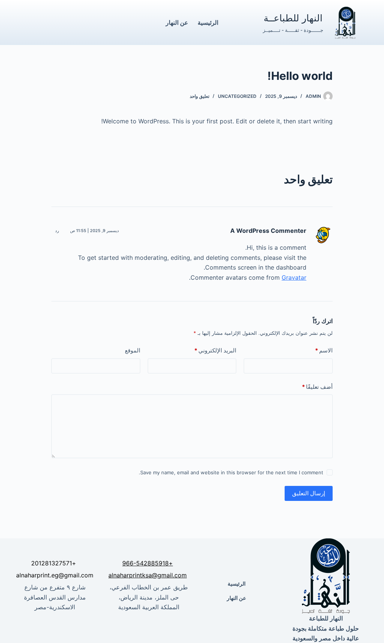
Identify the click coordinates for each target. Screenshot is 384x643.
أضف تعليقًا (317, 386)
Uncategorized (237, 96)
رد (57, 230)
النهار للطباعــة (293, 17)
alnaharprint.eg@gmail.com (54, 575)
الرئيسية (208, 22)
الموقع (132, 350)
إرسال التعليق (308, 493)
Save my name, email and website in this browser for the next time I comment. (231, 472)
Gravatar (294, 277)
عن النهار (177, 22)
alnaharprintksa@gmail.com (147, 575)
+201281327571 (53, 563)
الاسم (324, 350)
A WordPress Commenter (268, 230)
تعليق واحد (199, 96)
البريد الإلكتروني (215, 350)
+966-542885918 (147, 563)
